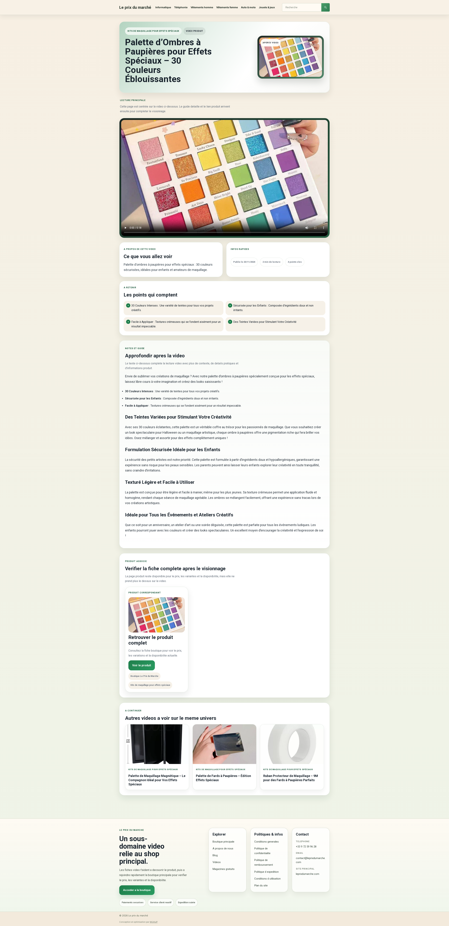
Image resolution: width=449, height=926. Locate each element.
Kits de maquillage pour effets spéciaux (153, 31)
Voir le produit (141, 665)
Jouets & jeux (267, 7)
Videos (217, 862)
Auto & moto (248, 7)
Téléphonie (180, 7)
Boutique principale (223, 841)
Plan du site (261, 885)
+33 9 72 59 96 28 (306, 846)
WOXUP (154, 922)
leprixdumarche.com (307, 874)
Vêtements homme (202, 7)
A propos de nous (223, 848)
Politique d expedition (266, 871)
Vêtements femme (227, 7)
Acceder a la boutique (137, 890)
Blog (215, 855)
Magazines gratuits (223, 869)
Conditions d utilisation (267, 878)
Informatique (163, 7)
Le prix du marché (135, 7)
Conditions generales (266, 841)
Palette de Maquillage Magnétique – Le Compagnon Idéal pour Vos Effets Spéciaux (156, 780)
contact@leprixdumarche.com (310, 860)
